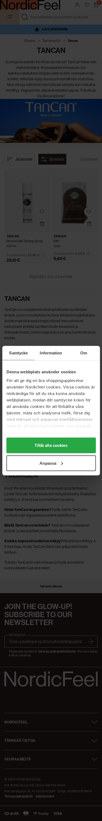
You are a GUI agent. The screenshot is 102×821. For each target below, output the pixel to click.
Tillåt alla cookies (51, 445)
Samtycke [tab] (18, 352)
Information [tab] (51, 352)
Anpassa (47, 463)
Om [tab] (83, 352)
